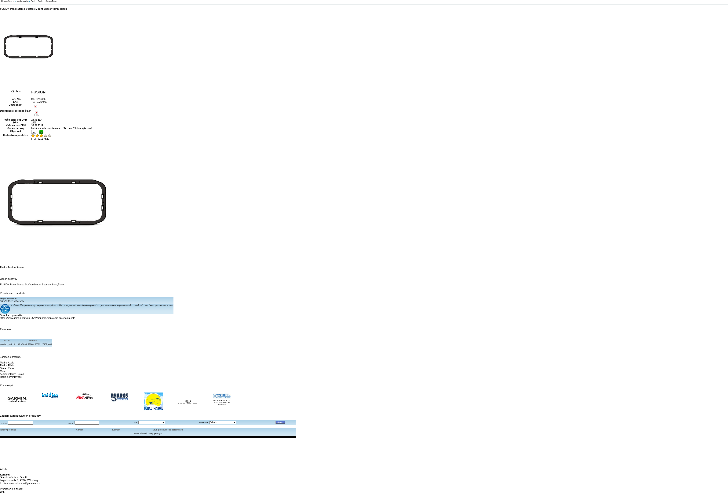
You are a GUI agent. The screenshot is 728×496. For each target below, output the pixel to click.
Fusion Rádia (37, 1)
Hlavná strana (7, 1)
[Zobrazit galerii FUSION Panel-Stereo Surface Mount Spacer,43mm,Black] (28, 74)
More (2, 371)
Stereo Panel (51, 1)
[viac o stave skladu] (35, 106)
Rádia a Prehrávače (11, 376)
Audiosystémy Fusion (12, 374)
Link (2, 491)
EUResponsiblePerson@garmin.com (20, 483)
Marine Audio (22, 1)
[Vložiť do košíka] (41, 132)
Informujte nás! (83, 128)
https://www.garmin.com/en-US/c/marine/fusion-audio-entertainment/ (37, 318)
